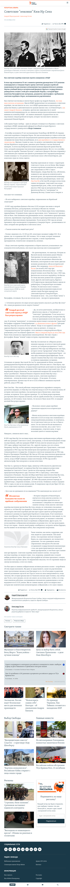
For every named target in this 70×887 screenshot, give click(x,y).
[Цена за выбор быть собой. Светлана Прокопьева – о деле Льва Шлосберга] (51, 639)
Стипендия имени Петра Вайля (14, 864)
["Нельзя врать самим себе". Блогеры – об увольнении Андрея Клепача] (34, 692)
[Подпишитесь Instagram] (27, 849)
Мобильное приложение (12, 861)
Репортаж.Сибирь (11, 8)
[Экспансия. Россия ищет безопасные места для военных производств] (13, 692)
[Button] (46, 24)
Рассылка (39, 875)
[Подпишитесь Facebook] (10, 849)
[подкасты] (27, 884)
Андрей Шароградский (12, 16)
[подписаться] (39, 849)
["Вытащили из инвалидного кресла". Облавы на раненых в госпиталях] (19, 820)
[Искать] (57, 884)
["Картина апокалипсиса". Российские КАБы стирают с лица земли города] (19, 757)
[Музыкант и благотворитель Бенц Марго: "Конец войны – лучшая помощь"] (19, 639)
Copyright (39, 878)
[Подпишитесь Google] (6, 849)
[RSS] (31, 849)
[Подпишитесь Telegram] (23, 849)
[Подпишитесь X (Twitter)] (14, 849)
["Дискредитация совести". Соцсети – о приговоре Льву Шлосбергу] (19, 729)
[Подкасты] (35, 849)
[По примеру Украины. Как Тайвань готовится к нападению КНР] (56, 692)
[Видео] (42, 884)
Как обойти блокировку (12, 878)
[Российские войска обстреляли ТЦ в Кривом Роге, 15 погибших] (51, 754)
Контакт (38, 864)
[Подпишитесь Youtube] (18, 849)
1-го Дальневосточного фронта (46, 323)
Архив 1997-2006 (41, 861)
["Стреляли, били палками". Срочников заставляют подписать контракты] (19, 792)
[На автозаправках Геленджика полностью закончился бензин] (51, 729)
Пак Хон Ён (35, 181)
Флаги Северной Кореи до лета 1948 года (50, 333)
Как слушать (8, 875)
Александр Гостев (26, 16)
